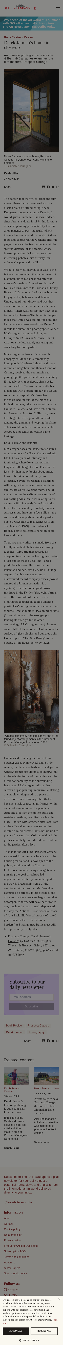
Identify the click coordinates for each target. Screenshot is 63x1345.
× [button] (59, 1299)
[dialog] (31, 1320)
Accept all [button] (15, 1331)
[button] (30, 1340)
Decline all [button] (44, 1331)
